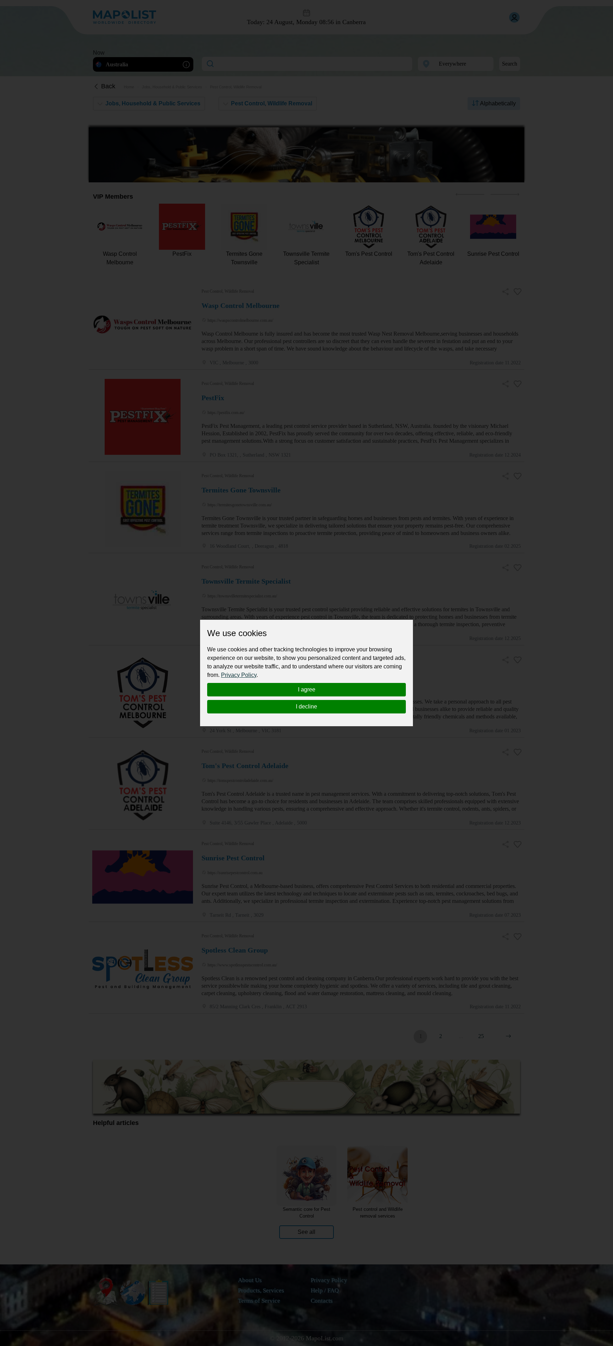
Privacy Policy (238, 675)
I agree (306, 689)
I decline (306, 707)
